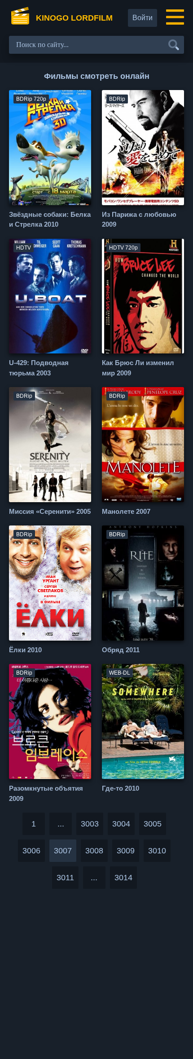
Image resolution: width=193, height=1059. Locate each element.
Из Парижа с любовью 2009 (139, 219)
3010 (157, 850)
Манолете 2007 (126, 511)
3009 (126, 850)
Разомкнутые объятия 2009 (46, 793)
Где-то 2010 (120, 788)
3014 (123, 877)
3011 (65, 877)
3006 (31, 850)
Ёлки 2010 (25, 650)
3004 (121, 823)
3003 (90, 823)
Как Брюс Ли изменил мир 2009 (138, 368)
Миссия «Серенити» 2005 (50, 511)
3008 (94, 850)
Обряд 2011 (121, 650)
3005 (153, 823)
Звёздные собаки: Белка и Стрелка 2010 (50, 219)
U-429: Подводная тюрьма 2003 (39, 368)
